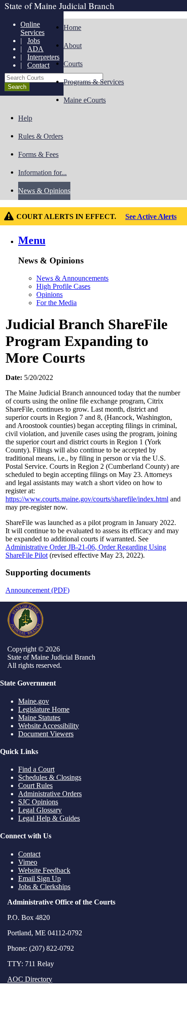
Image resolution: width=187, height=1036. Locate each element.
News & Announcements (72, 278)
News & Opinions (44, 191)
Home (72, 27)
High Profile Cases (63, 286)
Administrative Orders (50, 794)
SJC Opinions (38, 802)
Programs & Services (94, 82)
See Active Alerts (151, 216)
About (73, 45)
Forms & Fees (38, 154)
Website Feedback (44, 870)
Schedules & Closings (49, 777)
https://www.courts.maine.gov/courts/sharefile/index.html (86, 499)
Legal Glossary (40, 810)
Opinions (49, 294)
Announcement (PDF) (37, 590)
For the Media (56, 302)
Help (25, 118)
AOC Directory (29, 979)
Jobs (33, 40)
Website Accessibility (48, 726)
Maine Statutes (39, 717)
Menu (31, 240)
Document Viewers (46, 734)
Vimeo (27, 862)
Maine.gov (33, 701)
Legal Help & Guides (49, 818)
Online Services (32, 28)
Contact (38, 65)
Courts (73, 64)
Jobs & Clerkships (44, 886)
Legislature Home (43, 709)
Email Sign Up (39, 878)
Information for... (42, 172)
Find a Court (36, 769)
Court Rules (35, 785)
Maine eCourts (85, 100)
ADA (35, 49)
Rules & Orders (40, 136)
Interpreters (43, 57)
